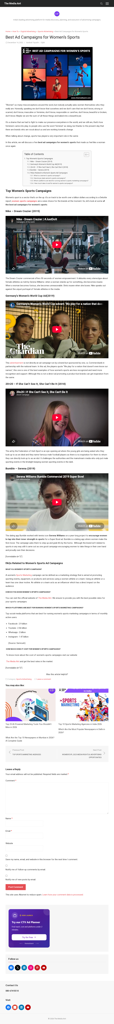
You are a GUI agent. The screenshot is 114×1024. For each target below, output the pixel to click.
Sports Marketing (24, 575)
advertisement (16, 363)
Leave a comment (44, 679)
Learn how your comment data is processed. (62, 894)
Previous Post (27, 752)
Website (9, 843)
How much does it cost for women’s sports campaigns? (53, 183)
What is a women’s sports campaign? (47, 175)
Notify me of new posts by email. (21, 879)
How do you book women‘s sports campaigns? (50, 178)
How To (16, 31)
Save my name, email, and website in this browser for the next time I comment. (42, 859)
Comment (11, 780)
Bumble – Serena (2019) (39, 170)
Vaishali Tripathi (32, 42)
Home (8, 31)
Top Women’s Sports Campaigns (39, 158)
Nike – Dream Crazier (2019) (41, 161)
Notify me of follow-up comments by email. (26, 869)
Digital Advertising (28, 31)
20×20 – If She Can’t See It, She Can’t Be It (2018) (49, 167)
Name (9, 818)
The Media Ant (12, 3)
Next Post (81, 753)
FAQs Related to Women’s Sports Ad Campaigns (48, 173)
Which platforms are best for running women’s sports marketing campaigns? (61, 181)
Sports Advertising (45, 31)
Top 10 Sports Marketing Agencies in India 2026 (80, 724)
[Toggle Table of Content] (85, 154)
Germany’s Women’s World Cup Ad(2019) (46, 164)
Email (9, 831)
